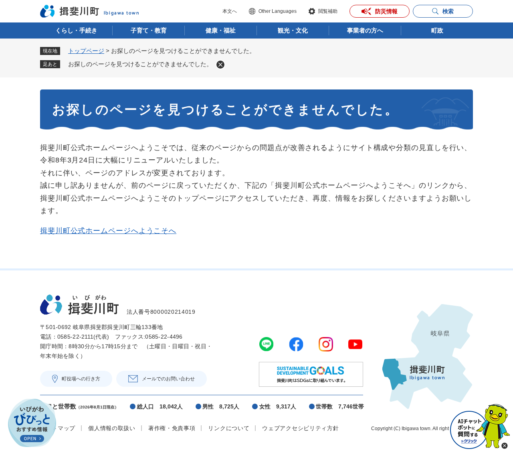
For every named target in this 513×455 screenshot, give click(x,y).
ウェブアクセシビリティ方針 (300, 428)
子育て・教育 (149, 30)
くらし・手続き (76, 30)
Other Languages (278, 11)
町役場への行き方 (81, 379)
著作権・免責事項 (172, 428)
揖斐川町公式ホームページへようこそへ (108, 231)
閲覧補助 (327, 11)
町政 (437, 30)
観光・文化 (293, 30)
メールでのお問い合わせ (168, 379)
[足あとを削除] (220, 64)
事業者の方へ (365, 30)
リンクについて (228, 428)
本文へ (229, 11)
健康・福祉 (221, 30)
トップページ (86, 50)
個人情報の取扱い (111, 428)
